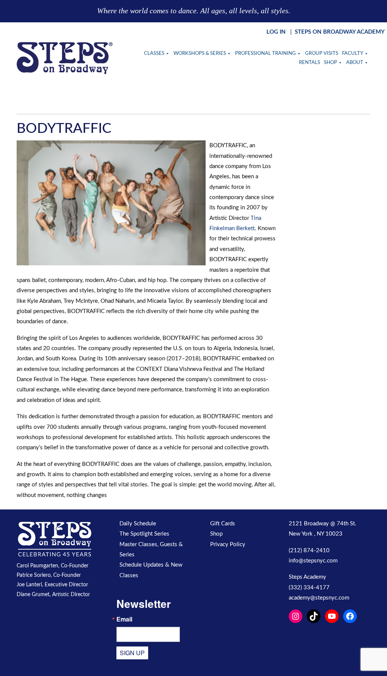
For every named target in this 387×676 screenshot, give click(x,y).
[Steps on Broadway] (65, 58)
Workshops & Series (199, 53)
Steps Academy (307, 577)
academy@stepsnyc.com (319, 598)
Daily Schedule (137, 523)
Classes (154, 53)
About (354, 62)
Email (124, 619)
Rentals (309, 62)
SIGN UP (132, 652)
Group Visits (321, 53)
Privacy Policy (227, 544)
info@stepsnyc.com (313, 561)
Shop (330, 62)
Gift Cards (222, 523)
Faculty (352, 53)
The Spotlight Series (144, 534)
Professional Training (265, 53)
